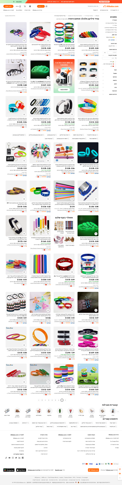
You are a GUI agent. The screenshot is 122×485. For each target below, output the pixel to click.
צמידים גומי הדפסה (77, 135)
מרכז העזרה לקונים (42, 438)
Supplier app (58, 470)
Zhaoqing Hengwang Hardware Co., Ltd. (64, 321)
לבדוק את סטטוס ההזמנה (17, 444)
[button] (46, 6)
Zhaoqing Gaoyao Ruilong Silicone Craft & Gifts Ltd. (16, 54)
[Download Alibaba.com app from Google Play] (9, 470)
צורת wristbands (51, 135)
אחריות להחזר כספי (90, 441)
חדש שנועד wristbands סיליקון (57, 423)
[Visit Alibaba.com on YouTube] (9, 458)
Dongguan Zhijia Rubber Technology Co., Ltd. (40, 283)
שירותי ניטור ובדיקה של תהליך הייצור (86, 451)
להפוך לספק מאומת (19, 447)
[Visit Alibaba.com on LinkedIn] (19, 458)
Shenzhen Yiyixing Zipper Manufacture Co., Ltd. (40, 210)
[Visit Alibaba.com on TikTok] (6, 458)
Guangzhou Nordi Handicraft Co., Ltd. (65, 284)
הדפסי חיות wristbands (62, 138)
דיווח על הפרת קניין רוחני (41, 451)
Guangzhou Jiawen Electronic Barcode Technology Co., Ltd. (16, 210)
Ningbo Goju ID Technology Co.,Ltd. (17, 321)
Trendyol (78, 477)
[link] (120, 469)
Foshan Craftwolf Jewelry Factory (89, 90)
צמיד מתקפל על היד (61, 426)
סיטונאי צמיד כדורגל (100, 423)
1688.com (43, 477)
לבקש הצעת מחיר (67, 441)
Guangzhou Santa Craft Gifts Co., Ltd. (88, 244)
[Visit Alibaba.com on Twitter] (16, 458)
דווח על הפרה (44, 454)
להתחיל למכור (20, 441)
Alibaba (97, 15)
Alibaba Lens (109, 470)
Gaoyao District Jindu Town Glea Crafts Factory (88, 321)
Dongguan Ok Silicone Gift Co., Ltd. (42, 321)
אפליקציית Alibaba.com (34, 470)
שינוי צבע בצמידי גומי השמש (38, 423)
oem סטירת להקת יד (91, 135)
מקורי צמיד (112, 423)
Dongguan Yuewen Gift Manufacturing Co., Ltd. (40, 129)
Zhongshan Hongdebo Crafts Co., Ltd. (17, 174)
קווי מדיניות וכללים (90, 454)
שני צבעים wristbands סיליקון (35, 135)
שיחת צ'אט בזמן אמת (42, 441)
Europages (85, 477)
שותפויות (21, 451)
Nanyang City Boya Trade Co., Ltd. (66, 210)
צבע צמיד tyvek (48, 138)
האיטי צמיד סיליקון (64, 135)
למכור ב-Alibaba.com (18, 438)
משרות (117, 447)
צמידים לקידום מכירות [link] (59, 15)
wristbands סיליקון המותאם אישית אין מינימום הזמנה (92, 426)
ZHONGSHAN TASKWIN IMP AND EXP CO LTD (88, 171)
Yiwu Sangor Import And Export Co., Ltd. (40, 248)
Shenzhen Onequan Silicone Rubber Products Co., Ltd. (88, 286)
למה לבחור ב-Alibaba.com (112, 438)
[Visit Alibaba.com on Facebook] (23, 458)
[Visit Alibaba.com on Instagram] (13, 458)
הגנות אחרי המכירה (90, 447)
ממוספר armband (13, 423)
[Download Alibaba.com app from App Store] (21, 470)
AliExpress (37, 477)
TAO (74, 477)
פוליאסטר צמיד (92, 138)
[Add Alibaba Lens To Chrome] (93, 470)
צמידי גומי (73, 426)
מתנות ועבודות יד (88, 15)
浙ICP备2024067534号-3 (103, 482)
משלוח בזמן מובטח (90, 444)
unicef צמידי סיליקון (86, 423)
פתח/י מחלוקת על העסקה (41, 444)
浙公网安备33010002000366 (88, 482)
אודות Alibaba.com (114, 434)
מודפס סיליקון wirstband (18, 135)
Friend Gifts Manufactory (68, 171)
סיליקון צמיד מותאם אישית (78, 138)
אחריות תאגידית (115, 444)
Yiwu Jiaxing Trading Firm (20, 283)
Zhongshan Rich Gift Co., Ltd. (90, 54)
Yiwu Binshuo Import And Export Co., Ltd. (16, 90)
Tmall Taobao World (53, 477)
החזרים (45, 447)
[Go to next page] (38, 400)
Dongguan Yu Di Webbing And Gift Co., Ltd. (40, 54)
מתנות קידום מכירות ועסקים (75, 15)
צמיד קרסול (49, 426)
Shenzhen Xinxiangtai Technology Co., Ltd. (88, 210)
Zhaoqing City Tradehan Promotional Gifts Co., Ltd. (16, 125)
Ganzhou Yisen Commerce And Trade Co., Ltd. (16, 244)
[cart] (24, 6)
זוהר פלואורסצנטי (73, 423)
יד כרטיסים (24, 423)
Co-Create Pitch (114, 441)
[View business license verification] (76, 482)
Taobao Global (67, 477)
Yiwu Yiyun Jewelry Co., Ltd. (43, 175)
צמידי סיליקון (39, 426)
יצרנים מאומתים (67, 438)
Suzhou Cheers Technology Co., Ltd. (89, 129)
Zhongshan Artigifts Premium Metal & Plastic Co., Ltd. (64, 54)
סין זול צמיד (112, 426)
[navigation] (109, 208)
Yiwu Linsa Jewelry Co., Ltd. (68, 129)
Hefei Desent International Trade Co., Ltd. (40, 88)
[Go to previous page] (65, 400)
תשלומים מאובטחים (90, 438)
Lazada (61, 477)
